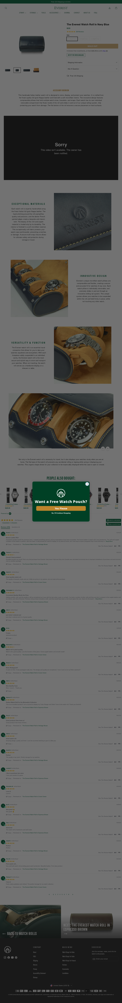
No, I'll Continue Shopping (61, 513)
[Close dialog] (87, 484)
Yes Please (61, 508)
